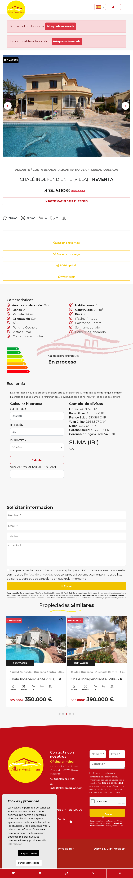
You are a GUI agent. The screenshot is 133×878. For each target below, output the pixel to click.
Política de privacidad (39, 574)
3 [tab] (66, 714)
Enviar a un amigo (68, 254)
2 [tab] (63, 714)
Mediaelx (119, 848)
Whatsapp (67, 276)
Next (125, 106)
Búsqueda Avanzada (60, 26)
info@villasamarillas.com (66, 788)
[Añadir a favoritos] (61, 621)
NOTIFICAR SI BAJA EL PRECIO (67, 201)
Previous (7, 106)
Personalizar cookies (28, 862)
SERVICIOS (75, 809)
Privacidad (65, 848)
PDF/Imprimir (68, 265)
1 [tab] (59, 714)
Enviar (67, 586)
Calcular (37, 460)
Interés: (16, 424)
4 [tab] (70, 714)
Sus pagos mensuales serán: (33, 467)
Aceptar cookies (28, 853)
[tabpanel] (35, 661)
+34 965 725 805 (63, 779)
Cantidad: (18, 409)
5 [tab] (73, 714)
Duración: (18, 440)
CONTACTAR (58, 818)
